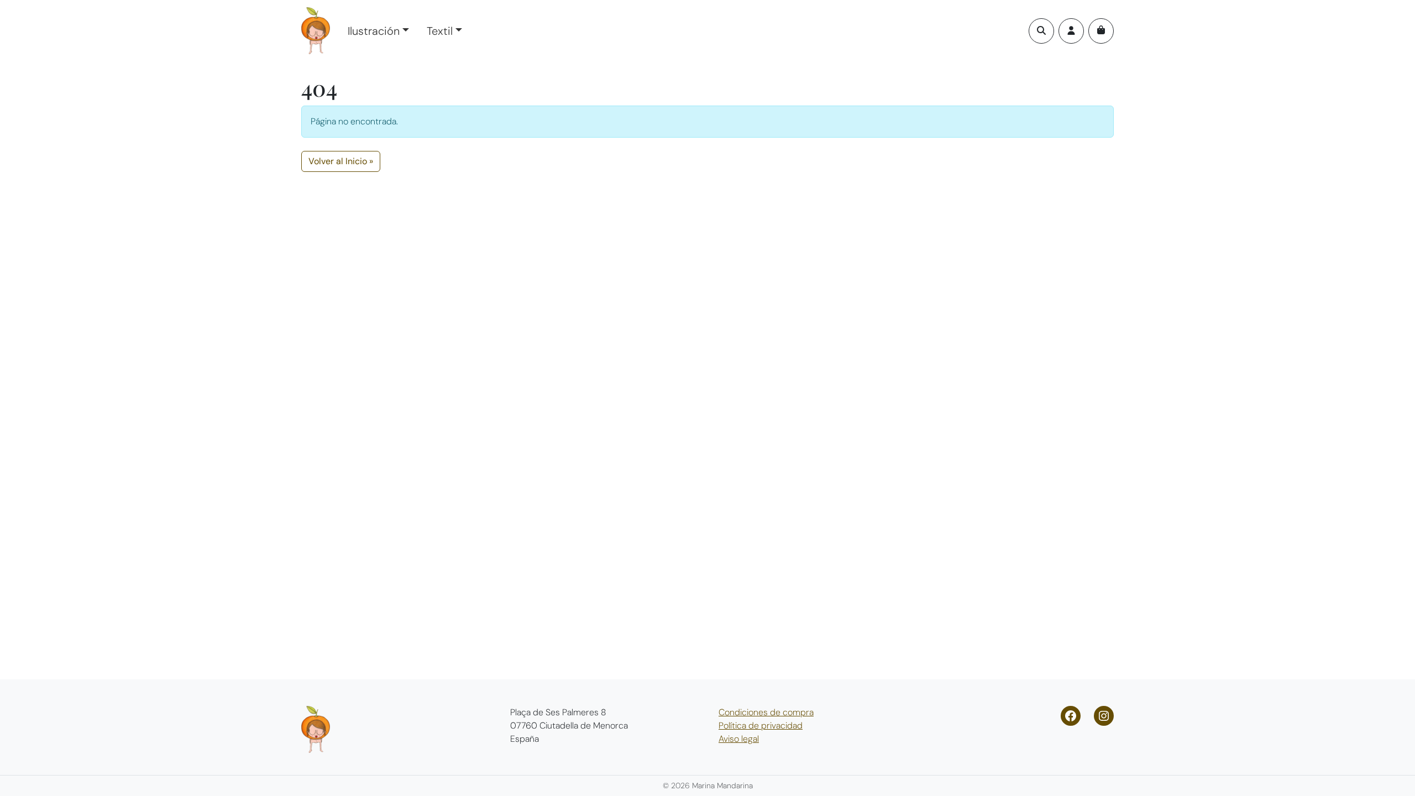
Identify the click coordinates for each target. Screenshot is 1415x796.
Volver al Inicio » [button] (340, 161)
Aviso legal (739, 739)
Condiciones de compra (766, 712)
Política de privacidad (761, 725)
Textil (440, 31)
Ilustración (374, 31)
